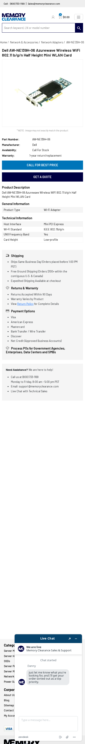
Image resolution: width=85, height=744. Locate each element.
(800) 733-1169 (17, 3)
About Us (9, 695)
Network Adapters (52, 42)
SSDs (7, 661)
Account (54, 17)
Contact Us (11, 710)
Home (3, 42)
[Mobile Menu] (78, 17)
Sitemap (9, 705)
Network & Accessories (24, 42)
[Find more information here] (48, 687)
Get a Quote (42, 177)
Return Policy (25, 304)
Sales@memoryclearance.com (44, 3)
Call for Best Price (42, 165)
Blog (6, 700)
